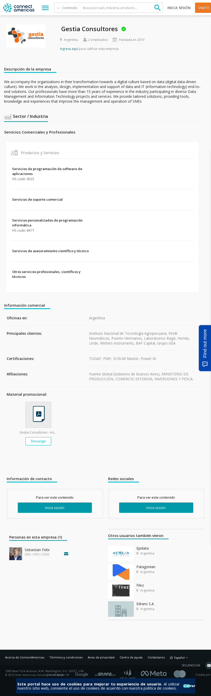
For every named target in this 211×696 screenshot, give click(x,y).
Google (82, 673)
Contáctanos (156, 657)
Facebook (155, 673)
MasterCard (184, 675)
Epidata (142, 548)
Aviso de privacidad (101, 657)
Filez (140, 585)
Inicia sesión (54, 507)
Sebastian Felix (37, 549)
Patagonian (145, 566)
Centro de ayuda (131, 657)
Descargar (38, 441)
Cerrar (187, 686)
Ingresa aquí (69, 49)
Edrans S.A (145, 603)
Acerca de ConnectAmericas (24, 657)
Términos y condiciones (66, 657)
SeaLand (128, 675)
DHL (105, 673)
